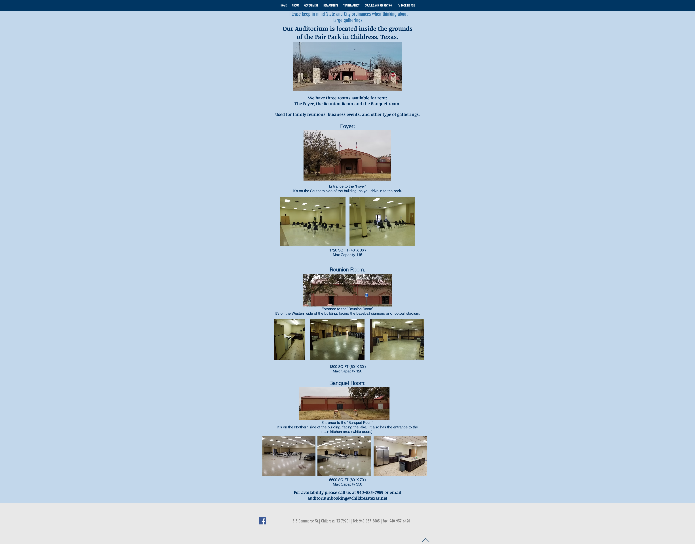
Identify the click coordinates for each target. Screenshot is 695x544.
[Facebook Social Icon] (262, 520)
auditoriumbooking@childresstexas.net (347, 498)
